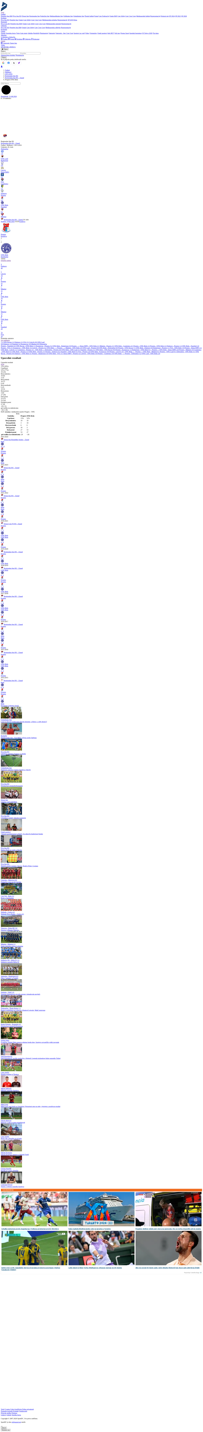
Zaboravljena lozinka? (8, 55)
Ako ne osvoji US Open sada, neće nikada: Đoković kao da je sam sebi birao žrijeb (168, 1268)
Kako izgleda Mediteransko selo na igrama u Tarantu (90, 1229)
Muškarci (8, 72)
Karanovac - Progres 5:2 (44, 346)
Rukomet (36, 39)
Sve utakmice (5, 340)
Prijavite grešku (6, 1413)
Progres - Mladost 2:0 (186, 350)
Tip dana (156, 33)
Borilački (36, 33)
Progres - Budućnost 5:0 (40, 353)
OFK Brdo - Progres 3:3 (20, 352)
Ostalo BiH (113, 16)
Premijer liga (14, 20)
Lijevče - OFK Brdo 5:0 (89, 353)
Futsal (96, 16)
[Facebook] (8, 62)
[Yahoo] (19, 62)
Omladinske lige (78, 16)
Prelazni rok (165, 16)
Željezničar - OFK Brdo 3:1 (185, 352)
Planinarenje (44, 33)
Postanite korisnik (7, 1411)
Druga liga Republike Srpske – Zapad (16, 440)
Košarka (19, 39)
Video (87, 33)
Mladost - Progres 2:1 (107, 346)
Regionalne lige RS (11, 76)
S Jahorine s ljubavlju (8, 37)
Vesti (2, 12)
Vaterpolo (52, 33)
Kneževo (22, 221)
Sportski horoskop (135, 33)
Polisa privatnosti (28, 1409)
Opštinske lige (68, 16)
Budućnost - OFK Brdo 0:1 (141, 350)
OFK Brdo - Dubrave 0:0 (144, 348)
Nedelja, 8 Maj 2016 (8, 221)
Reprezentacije (155, 16)
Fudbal (5, 39)
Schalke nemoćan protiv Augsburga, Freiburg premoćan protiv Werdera (30, 1229)
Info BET (111, 33)
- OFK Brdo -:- (39, 350)
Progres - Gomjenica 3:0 (106, 353)
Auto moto (23, 33)
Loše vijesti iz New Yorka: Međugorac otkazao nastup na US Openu (95, 1268)
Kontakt (16, 1411)
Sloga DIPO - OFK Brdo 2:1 (90, 346)
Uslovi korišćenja (16, 1409)
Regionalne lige (34, 16)
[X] (13, 63)
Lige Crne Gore (130, 16)
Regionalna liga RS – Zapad (14, 78)
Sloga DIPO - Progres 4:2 (72, 353)
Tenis (18, 33)
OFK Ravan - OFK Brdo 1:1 (26, 346)
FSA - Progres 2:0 (84, 352)
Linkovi (3, 1415)
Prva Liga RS (5, 24)
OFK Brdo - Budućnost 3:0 (62, 346)
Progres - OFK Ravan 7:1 (127, 348)
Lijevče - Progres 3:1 (39, 348)
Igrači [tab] (17, 706)
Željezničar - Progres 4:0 (53, 350)
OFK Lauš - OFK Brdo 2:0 (151, 353)
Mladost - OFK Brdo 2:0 (74, 348)
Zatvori (4, 1428)
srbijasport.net (16, 1422)
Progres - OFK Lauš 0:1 (168, 352)
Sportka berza (16, 1415)
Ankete (8, 1415)
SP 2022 (178, 16)
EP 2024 (172, 16)
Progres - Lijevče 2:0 (117, 352)
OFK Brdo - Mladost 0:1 (151, 352)
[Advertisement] (101, 116)
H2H (2, 364)
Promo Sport (125, 33)
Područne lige (44, 16)
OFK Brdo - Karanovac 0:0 (100, 352)
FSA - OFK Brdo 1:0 (177, 348)
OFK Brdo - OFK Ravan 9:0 (105, 350)
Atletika (30, 33)
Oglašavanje (23, 1411)
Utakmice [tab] (11, 706)
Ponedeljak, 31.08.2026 (9, 96)
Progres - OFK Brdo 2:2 (141, 346)
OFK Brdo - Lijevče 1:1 (9, 350)
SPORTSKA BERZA (8, 47)
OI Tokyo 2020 (147, 33)
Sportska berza (11, 33)
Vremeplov (93, 33)
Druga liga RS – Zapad (11, 468)
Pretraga (14, 1413)
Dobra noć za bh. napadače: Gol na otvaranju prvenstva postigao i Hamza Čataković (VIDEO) (30, 1269)
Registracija (20, 55)
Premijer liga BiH (7, 16)
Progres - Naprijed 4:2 (8, 346)
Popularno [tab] (4, 706)
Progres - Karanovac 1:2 (123, 350)
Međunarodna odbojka (53, 27)
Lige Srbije (121, 16)
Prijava (5, 49)
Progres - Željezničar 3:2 (133, 353)
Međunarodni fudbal (143, 16)
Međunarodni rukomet (53, 24)
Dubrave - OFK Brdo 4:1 (23, 353)
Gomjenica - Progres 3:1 (25, 350)
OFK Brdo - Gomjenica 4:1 (124, 346)
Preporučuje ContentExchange (191, 1272)
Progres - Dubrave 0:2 (53, 352)
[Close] (2, 1426)
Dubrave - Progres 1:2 (174, 346)
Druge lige (25, 16)
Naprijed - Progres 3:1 (88, 350)
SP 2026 (184, 16)
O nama (7, 1409)
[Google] (3, 62)
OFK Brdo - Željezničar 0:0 (108, 348)
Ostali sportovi (102, 33)
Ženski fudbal (89, 16)
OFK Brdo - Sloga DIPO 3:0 (169, 350)
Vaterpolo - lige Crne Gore (64, 33)
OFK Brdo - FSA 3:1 (56, 353)
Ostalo (21, 20)
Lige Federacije (104, 16)
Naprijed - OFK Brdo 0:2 (69, 352)
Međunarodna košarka (49, 20)
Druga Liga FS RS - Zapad (13, 524)
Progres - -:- (75, 346)
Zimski (3, 33)
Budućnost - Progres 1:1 (161, 348)
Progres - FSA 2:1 (7, 348)
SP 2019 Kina (72, 20)
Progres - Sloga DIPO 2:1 (193, 348)
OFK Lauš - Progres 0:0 (91, 348)
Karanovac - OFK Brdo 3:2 (22, 348)
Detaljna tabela (6, 260)
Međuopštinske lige (56, 16)
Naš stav (117, 33)
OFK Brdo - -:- (52, 348)
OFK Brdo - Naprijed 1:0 (190, 346)
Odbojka (27, 39)
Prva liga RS (17, 16)
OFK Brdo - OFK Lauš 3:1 (71, 350)
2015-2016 (8, 74)
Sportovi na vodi (79, 33)
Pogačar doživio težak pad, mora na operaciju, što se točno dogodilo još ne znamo (168, 1229)
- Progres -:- (155, 350)
